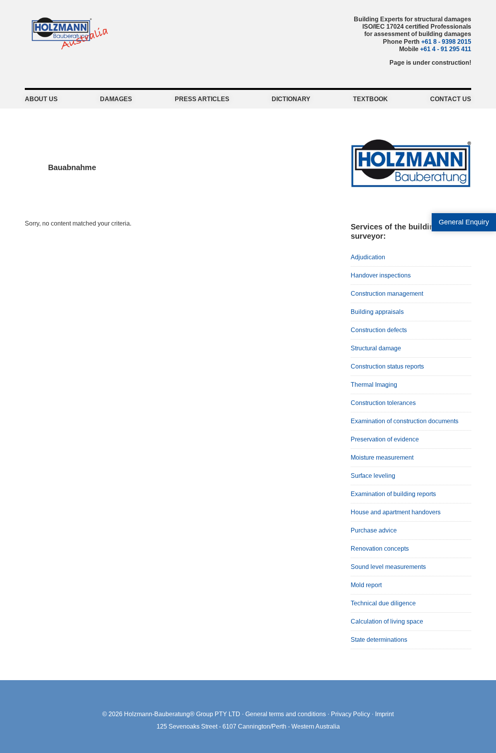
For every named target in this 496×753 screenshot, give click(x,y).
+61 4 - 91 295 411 (445, 49)
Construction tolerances (383, 403)
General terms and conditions (285, 714)
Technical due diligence (383, 603)
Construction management (387, 293)
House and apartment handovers (396, 512)
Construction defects (379, 330)
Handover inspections (381, 275)
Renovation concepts (380, 548)
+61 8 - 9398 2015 (446, 41)
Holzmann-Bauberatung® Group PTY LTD (182, 714)
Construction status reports (387, 366)
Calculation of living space (387, 621)
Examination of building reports (393, 494)
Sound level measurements (388, 566)
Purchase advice (374, 530)
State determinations (379, 639)
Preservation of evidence (385, 439)
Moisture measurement (382, 457)
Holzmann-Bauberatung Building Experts (67, 33)
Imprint (384, 714)
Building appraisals (377, 311)
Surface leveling (373, 475)
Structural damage (376, 348)
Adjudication (368, 257)
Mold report (366, 585)
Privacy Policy (350, 714)
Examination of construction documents (404, 421)
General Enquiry (464, 222)
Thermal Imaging (374, 384)
